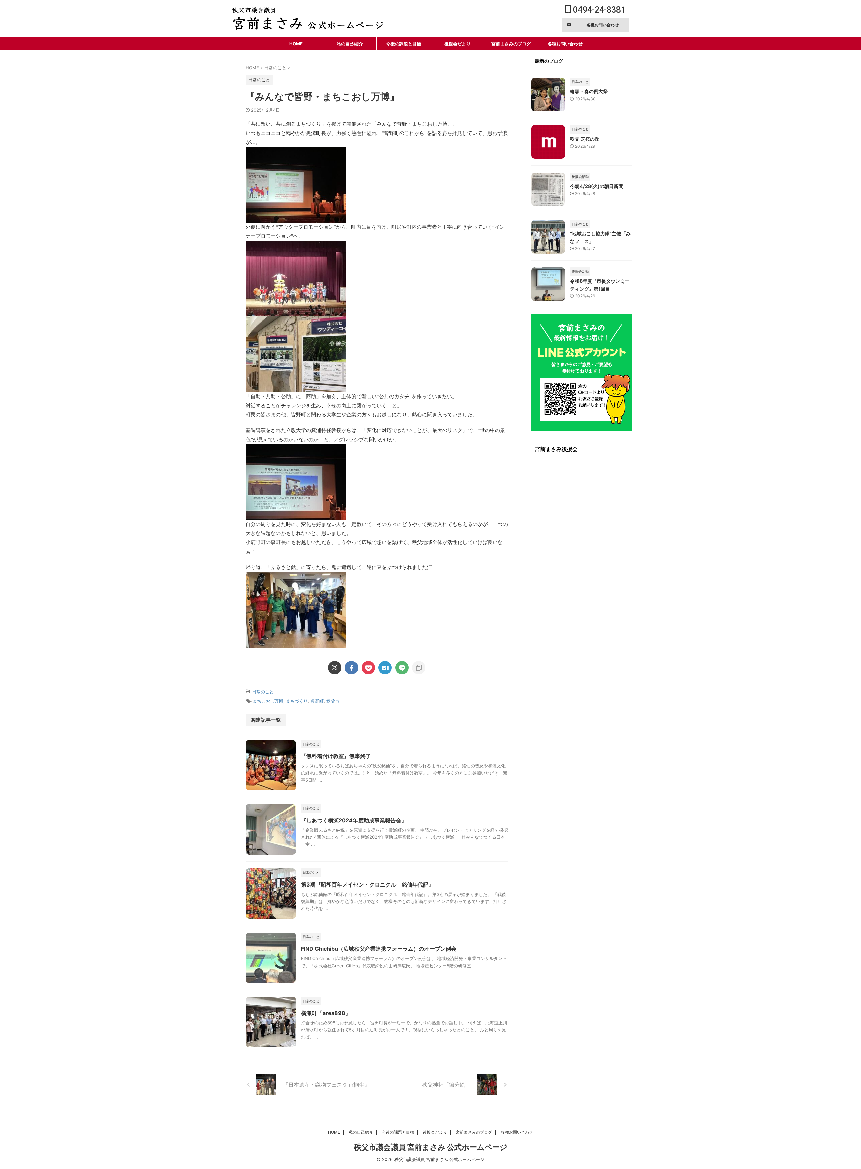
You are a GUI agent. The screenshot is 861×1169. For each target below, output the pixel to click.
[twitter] (334, 667)
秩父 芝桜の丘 (584, 139)
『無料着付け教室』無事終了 (336, 756)
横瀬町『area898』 (326, 1013)
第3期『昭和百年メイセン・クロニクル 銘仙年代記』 (367, 884)
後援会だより (457, 43)
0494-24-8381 (598, 10)
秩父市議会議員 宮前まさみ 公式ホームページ (431, 1147)
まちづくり (297, 701)
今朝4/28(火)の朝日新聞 (596, 186)
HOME (296, 43)
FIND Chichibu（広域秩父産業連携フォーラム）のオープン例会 (378, 948)
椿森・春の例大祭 (589, 91)
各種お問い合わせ (565, 43)
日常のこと (263, 691)
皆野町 (317, 701)
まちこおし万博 (268, 701)
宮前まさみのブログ (511, 43)
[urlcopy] (418, 667)
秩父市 (332, 701)
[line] (402, 667)
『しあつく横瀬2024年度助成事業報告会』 (354, 820)
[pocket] (368, 667)
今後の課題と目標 (403, 43)
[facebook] (351, 667)
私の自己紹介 (350, 43)
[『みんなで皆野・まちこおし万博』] (385, 667)
